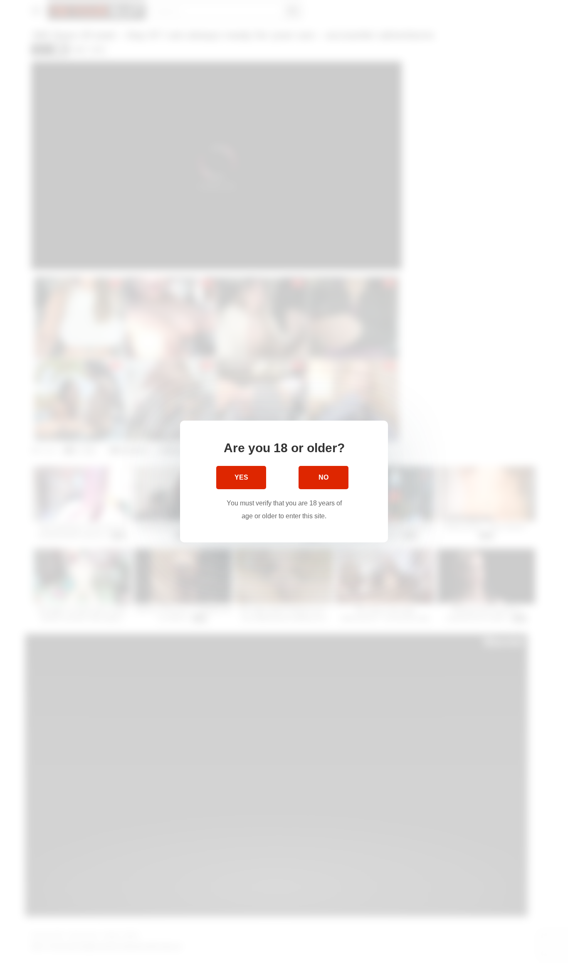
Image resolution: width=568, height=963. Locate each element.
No (323, 477)
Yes (241, 477)
